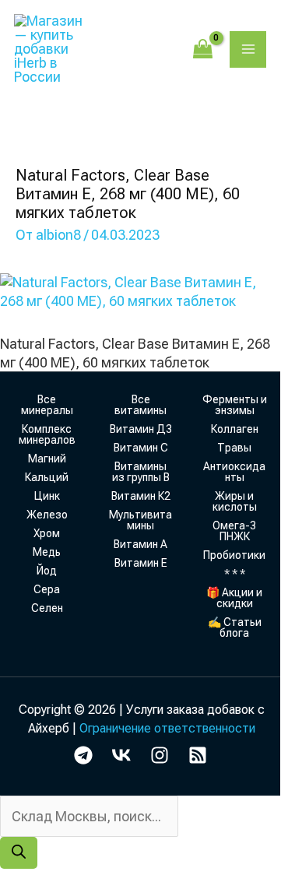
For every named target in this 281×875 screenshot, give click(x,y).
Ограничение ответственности (167, 728)
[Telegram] (83, 755)
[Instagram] (159, 755)
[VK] (121, 755)
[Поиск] (18, 853)
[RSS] (197, 755)
